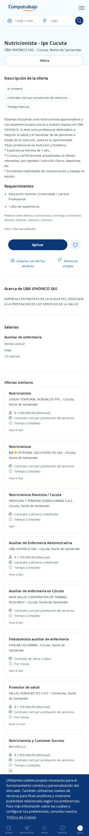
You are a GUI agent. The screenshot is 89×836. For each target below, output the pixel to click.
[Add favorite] (75, 244)
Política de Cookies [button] (21, 817)
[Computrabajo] (23, 8)
